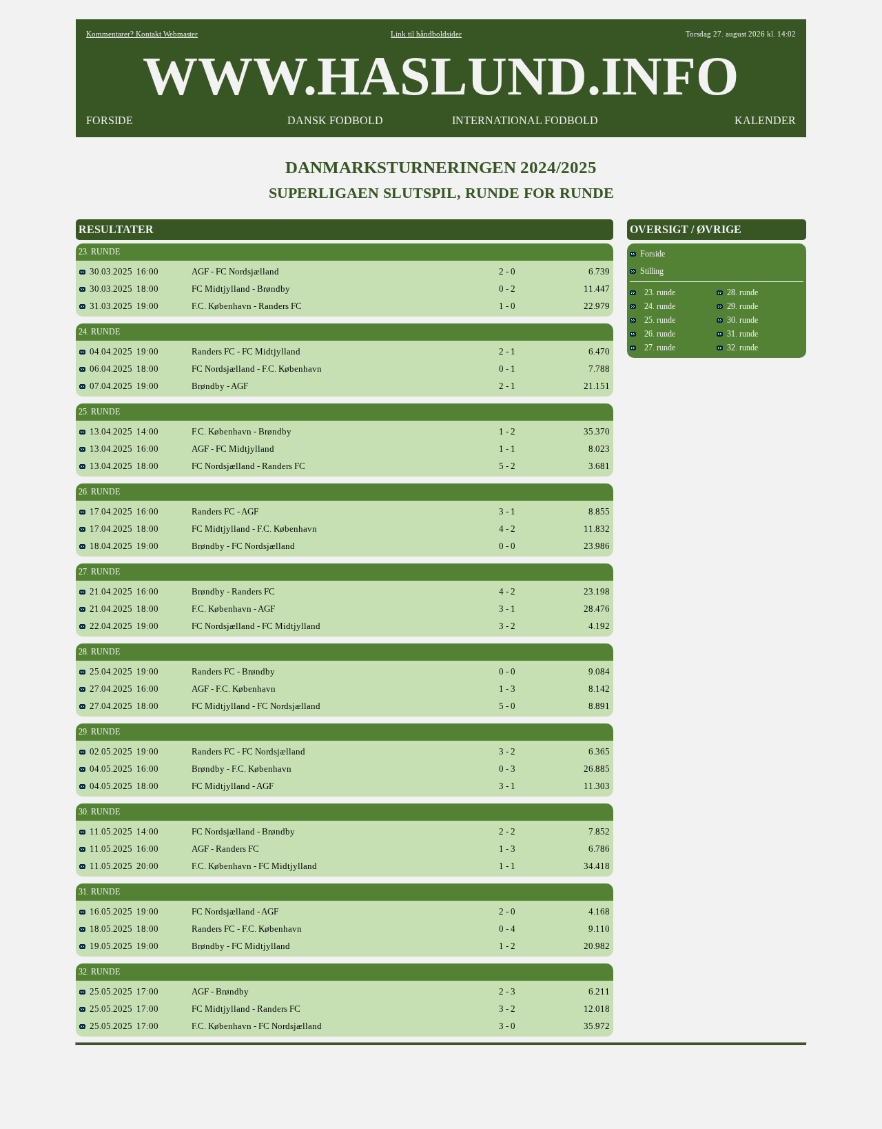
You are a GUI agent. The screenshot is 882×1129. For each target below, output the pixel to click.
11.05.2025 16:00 (121, 848)
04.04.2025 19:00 (121, 351)
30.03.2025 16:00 (121, 271)
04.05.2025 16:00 (121, 768)
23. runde (655, 292)
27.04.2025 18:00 (121, 706)
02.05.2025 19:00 (121, 751)
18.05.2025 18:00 (121, 928)
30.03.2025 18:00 (121, 288)
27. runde (655, 347)
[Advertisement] (441, 1082)
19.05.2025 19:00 (121, 946)
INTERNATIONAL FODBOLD (525, 120)
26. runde (655, 334)
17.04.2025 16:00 (121, 511)
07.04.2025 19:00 (121, 386)
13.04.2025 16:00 (121, 448)
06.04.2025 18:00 (121, 368)
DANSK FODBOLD (335, 120)
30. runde (740, 320)
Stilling (650, 271)
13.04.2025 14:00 (121, 431)
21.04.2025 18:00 (121, 608)
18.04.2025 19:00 (121, 546)
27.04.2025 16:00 (121, 688)
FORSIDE (109, 120)
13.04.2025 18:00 (121, 466)
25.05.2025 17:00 (121, 991)
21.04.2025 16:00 (121, 591)
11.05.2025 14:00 (121, 831)
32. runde (740, 347)
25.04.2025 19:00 (121, 671)
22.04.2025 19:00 (121, 626)
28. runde (740, 292)
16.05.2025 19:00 (121, 911)
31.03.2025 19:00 (121, 306)
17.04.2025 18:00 (121, 528)
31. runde (740, 334)
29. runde (740, 306)
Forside (650, 254)
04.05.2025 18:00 (121, 786)
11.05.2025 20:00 (121, 866)
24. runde (655, 306)
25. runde (655, 320)
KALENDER (765, 120)
